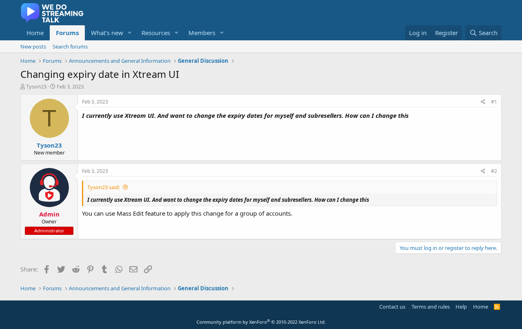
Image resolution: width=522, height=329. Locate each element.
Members (201, 33)
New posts (33, 46)
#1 (494, 101)
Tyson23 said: (103, 187)
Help (461, 306)
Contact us (392, 306)
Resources (156, 33)
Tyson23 (36, 86)
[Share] (483, 102)
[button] (129, 32)
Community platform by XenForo (261, 322)
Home (35, 33)
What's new (107, 33)
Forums (67, 33)
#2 (494, 171)
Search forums (70, 46)
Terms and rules (430, 306)
